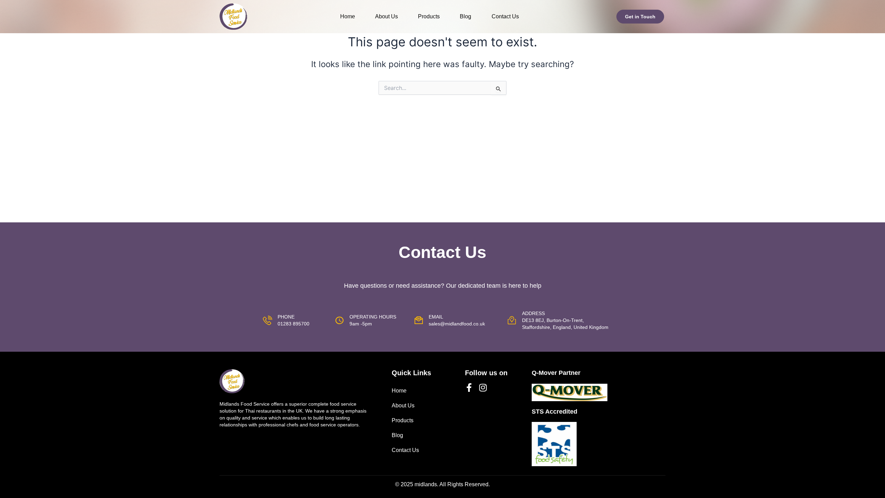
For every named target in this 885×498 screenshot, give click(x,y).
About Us (386, 16)
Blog (465, 16)
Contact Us (505, 16)
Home (347, 16)
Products (429, 16)
